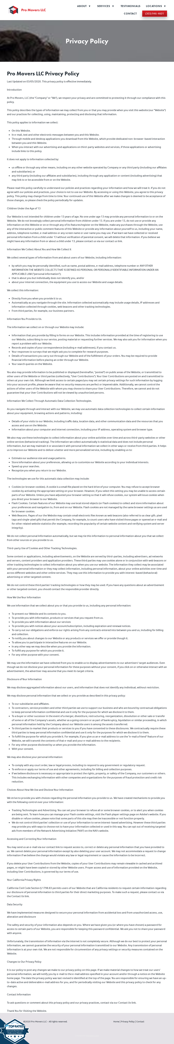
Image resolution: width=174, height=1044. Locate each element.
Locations (156, 6)
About (83, 6)
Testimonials (131, 6)
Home (116, 1021)
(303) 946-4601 (154, 13)
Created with (87, 1035)
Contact (130, 13)
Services (105, 6)
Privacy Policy (128, 1021)
